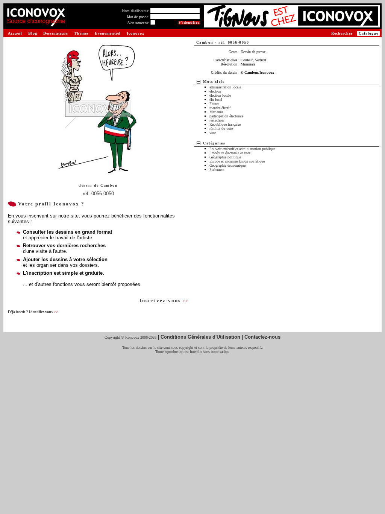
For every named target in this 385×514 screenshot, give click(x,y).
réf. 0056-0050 (98, 193)
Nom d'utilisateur (135, 11)
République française (225, 124)
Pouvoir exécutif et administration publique (242, 149)
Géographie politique (225, 157)
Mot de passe (138, 17)
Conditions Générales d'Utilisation (200, 337)
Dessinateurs (55, 33)
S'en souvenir (138, 23)
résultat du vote (221, 128)
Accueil (15, 33)
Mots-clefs (213, 81)
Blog (32, 33)
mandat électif (219, 108)
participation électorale (226, 116)
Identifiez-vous (43, 312)
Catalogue (368, 33)
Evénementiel (108, 33)
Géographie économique (227, 165)
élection (215, 91)
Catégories (214, 143)
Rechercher (342, 33)
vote (212, 133)
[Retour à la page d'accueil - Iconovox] (36, 23)
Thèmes (81, 33)
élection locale (220, 95)
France (214, 104)
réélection (216, 120)
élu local (215, 99)
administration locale (225, 87)
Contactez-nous (262, 337)
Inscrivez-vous (163, 300)
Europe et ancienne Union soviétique (237, 161)
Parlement (216, 169)
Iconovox (135, 33)
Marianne (216, 112)
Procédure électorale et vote (229, 153)
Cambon (109, 185)
